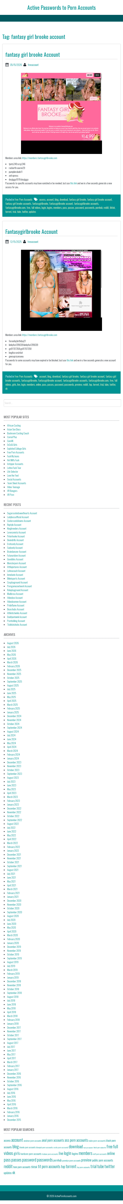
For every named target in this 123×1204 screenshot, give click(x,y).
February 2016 (13, 1112)
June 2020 (11, 924)
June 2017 (11, 1050)
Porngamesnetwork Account (19, 586)
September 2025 (14, 681)
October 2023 (13, 770)
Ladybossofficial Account (18, 517)
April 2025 (11, 701)
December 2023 (14, 762)
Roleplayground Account (17, 590)
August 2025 (13, 685)
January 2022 (13, 850)
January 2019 (13, 977)
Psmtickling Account (16, 621)
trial (14, 212)
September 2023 (14, 774)
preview (78, 384)
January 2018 (13, 1023)
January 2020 (13, 943)
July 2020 (11, 920)
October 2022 (13, 816)
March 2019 (12, 970)
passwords (89, 208)
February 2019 (13, 973)
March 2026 (12, 662)
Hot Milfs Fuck (13, 460)
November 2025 (14, 674)
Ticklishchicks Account (17, 624)
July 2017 (11, 1047)
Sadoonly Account (15, 548)
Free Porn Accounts (23, 199)
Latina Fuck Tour (14, 468)
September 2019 (14, 958)
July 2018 (11, 1000)
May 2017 (11, 1054)
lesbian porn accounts (50, 1153)
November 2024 (14, 720)
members (57, 208)
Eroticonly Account (15, 544)
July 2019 (11, 966)
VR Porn (10, 494)
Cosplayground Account (17, 582)
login (44, 208)
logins (49, 208)
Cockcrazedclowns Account (19, 521)
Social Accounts (14, 479)
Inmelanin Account (15, 575)
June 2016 (11, 1096)
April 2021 (11, 885)
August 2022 (13, 824)
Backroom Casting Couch (18, 433)
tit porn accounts (49, 1166)
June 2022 (11, 831)
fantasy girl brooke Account (32, 54)
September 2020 (14, 912)
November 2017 (14, 1031)
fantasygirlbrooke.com (15, 208)
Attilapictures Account (17, 567)
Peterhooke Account (16, 536)
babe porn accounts (97, 1140)
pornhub (99, 208)
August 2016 (12, 1089)
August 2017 (12, 1043)
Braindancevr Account (16, 551)
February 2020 (13, 939)
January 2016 (13, 1116)
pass (65, 208)
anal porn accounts (53, 1140)
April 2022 (11, 839)
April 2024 (11, 747)
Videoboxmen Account (16, 601)
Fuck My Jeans (13, 456)
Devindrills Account (15, 540)
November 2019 (14, 950)
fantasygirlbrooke (40, 203)
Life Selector (12, 471)
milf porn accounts (99, 1153)
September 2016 (14, 1085)
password (79, 208)
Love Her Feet (13, 475)
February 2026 (13, 666)
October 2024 (13, 724)
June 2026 (11, 651)
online (38, 384)
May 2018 (11, 1008)
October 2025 (13, 678)
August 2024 (13, 731)
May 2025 (11, 697)
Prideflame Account (15, 605)
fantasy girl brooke (77, 199)
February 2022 (13, 847)
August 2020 (13, 916)
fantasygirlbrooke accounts (86, 203)
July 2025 (11, 689)
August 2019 (12, 962)
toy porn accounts (83, 1167)
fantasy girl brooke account (99, 199)
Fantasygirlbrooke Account (31, 231)
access (42, 199)
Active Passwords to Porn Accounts (61, 7)
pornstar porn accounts (71, 1160)
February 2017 (13, 1066)
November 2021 (14, 858)
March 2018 (12, 1016)
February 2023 (13, 801)
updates (32, 212)
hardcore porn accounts (31, 1154)
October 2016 (13, 1081)
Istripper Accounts (15, 464)
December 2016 (14, 1073)
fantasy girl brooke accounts (18, 203)
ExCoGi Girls (12, 444)
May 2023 (11, 789)
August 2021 (12, 870)
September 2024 (14, 727)
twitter (25, 212)
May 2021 (11, 881)
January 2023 (13, 804)
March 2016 (12, 1108)
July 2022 (11, 827)
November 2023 (14, 766)
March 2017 (12, 1062)
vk (6, 388)
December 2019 (14, 947)
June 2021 (11, 877)
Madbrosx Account (15, 594)
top (90, 384)
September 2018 (14, 993)
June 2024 (11, 739)
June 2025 (11, 693)
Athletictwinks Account (17, 613)
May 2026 (11, 654)
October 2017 (13, 1035)
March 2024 (12, 751)
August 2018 (12, 997)
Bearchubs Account (15, 609)
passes (71, 208)
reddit (106, 208)
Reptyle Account (14, 525)
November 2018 (14, 985)
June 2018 (11, 1004)
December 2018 (14, 981)
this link (73, 183)
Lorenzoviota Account (16, 532)
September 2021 (14, 866)
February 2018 (13, 1020)
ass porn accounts (76, 1140)
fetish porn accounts (100, 1147)
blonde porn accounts (27, 1147)
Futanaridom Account (16, 555)
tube (19, 212)
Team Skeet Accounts (16, 483)
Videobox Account (15, 598)
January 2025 (13, 712)
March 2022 (12, 843)
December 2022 (14, 808)
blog (57, 199)
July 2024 (11, 735)
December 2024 (14, 716)
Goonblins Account (15, 559)
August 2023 (13, 777)
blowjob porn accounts (44, 1147)
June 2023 (11, 785)
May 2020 (11, 927)
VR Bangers (12, 491)
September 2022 (14, 820)
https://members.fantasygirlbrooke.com (39, 158)
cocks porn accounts (60, 1147)
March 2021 (12, 889)
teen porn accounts (21, 1167)
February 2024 (13, 754)
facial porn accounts (88, 1147)
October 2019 (13, 954)
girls (14, 384)
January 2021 (13, 897)
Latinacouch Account (16, 571)
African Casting (14, 425)
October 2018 (13, 989)
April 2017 (11, 1058)
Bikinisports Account (16, 578)
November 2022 (14, 812)
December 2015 (14, 1120)
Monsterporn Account (16, 563)
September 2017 (14, 1039)
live (18, 384)
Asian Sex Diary (13, 429)
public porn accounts (102, 1160)
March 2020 (12, 935)
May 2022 (11, 835)
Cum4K (10, 441)
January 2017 (12, 1070)
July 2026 (11, 647)
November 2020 (14, 904)
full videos (35, 208)
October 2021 (13, 862)
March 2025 (12, 704)
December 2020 (14, 900)
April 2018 (11, 1012)
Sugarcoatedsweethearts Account (22, 513)
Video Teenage (13, 487)
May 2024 (11, 743)
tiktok (112, 208)
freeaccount (33, 65)
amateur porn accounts (32, 1140)
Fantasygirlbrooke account (61, 203)
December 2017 (14, 1027)
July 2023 (11, 781)
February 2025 (13, 708)
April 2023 (11, 793)
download (64, 199)
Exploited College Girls (16, 448)
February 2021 (13, 893)
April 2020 (11, 931)
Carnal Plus (12, 437)
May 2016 (11, 1100)
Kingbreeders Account (16, 528)
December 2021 (14, 854)
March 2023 (12, 797)
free (28, 208)
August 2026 (13, 643)
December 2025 (14, 670)
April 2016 (11, 1104)
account (50, 199)
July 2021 (11, 874)
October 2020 (13, 908)
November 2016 (14, 1077)
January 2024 (13, 758)
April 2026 (11, 658)
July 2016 (11, 1093)
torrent (8, 212)
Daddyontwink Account (17, 617)
